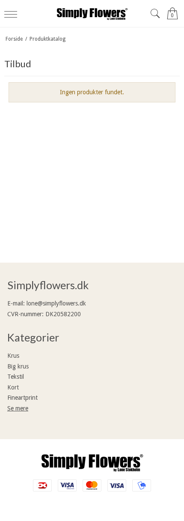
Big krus (18, 366)
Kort (13, 387)
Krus (13, 355)
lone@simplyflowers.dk (56, 303)
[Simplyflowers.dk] (92, 13)
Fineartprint (22, 397)
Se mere (17, 408)
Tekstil (15, 376)
